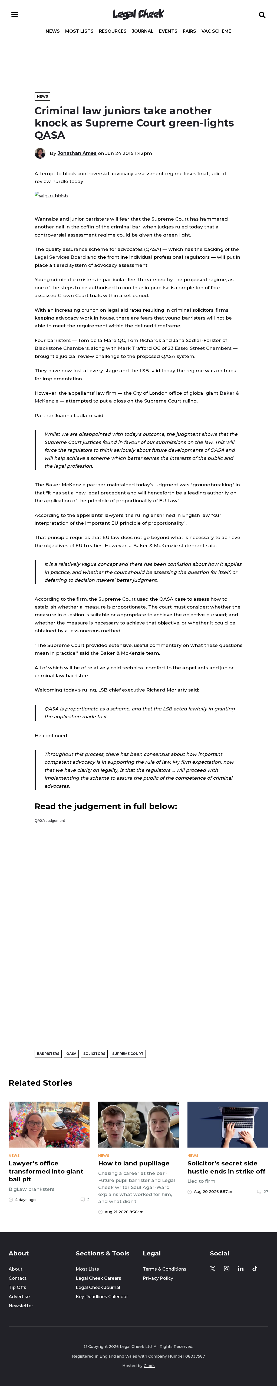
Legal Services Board (60, 257)
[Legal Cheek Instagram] (226, 1268)
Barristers (48, 1054)
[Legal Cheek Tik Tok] (255, 1268)
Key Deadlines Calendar (102, 1296)
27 (265, 1191)
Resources (113, 31)
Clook (149, 1365)
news (14, 1155)
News (53, 31)
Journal (143, 31)
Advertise (19, 1296)
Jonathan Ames (77, 153)
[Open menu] (15, 15)
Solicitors (94, 1054)
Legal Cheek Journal (98, 1287)
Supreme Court (127, 1054)
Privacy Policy (158, 1278)
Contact (18, 1278)
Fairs (189, 31)
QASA (71, 1054)
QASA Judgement (50, 820)
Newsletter (21, 1305)
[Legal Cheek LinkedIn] (240, 1268)
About (15, 1269)
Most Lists (79, 31)
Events (168, 31)
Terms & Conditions (164, 1269)
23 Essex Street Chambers (200, 348)
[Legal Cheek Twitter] (212, 1268)
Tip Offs (17, 1287)
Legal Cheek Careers (98, 1278)
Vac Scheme (216, 31)
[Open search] (262, 15)
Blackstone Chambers (62, 348)
